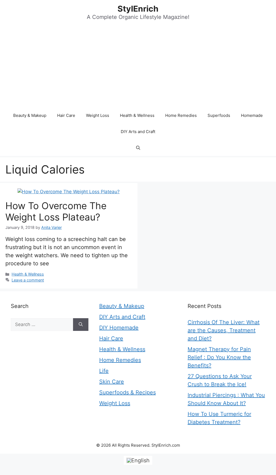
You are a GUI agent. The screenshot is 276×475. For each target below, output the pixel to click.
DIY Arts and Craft (138, 131)
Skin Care (111, 381)
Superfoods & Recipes (127, 392)
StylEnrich (138, 8)
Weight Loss (97, 115)
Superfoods (219, 115)
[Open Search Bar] (138, 148)
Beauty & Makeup (29, 115)
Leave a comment (28, 280)
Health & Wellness (137, 115)
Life (104, 371)
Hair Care (66, 115)
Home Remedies (181, 115)
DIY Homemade (119, 327)
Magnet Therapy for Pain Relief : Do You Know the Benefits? (219, 357)
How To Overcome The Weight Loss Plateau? (55, 211)
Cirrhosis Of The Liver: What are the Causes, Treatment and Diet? (224, 330)
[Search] (80, 324)
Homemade (252, 115)
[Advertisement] (138, 67)
